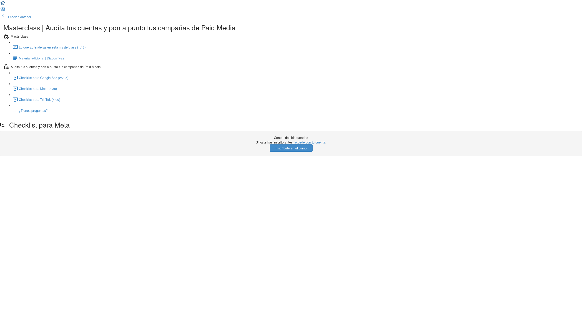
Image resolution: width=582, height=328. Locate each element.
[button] (2, 4)
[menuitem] (2, 10)
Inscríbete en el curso (291, 148)
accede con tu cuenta (309, 142)
